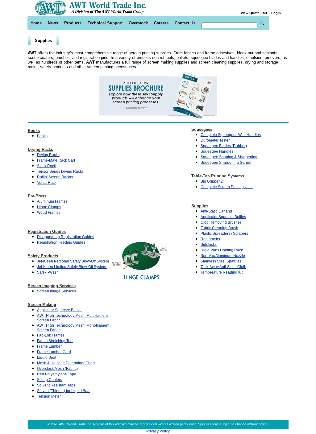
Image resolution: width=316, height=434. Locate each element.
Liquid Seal (46, 357)
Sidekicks (209, 244)
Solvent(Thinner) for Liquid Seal (63, 391)
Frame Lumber (49, 346)
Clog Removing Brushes (221, 222)
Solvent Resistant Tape (56, 385)
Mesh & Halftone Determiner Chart (66, 363)
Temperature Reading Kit (222, 272)
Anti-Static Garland (216, 211)
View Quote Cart (255, 13)
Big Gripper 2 (212, 181)
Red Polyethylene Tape (56, 374)
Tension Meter (49, 396)
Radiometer (210, 239)
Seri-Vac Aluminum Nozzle (223, 256)
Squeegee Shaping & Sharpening (229, 157)
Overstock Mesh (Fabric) (57, 368)
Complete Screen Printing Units (227, 187)
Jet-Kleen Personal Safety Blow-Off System (73, 261)
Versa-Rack (46, 182)
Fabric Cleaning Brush (219, 228)
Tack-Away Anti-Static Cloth (223, 267)
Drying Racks (48, 155)
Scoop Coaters (49, 380)
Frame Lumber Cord (54, 352)
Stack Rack (46, 166)
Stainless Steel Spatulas (221, 261)
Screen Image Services (56, 291)
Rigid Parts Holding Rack (222, 250)
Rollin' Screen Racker (55, 177)
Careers (161, 23)
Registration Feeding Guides (61, 242)
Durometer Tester (215, 140)
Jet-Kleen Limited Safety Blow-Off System (72, 267)
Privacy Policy (158, 431)
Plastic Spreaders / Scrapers (224, 233)
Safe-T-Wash (48, 272)
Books (42, 136)
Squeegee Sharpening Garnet (226, 162)
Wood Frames (48, 212)
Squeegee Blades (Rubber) (224, 146)
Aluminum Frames (52, 201)
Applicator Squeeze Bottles (59, 310)
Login (276, 13)
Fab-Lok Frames (50, 335)
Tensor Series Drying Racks (60, 171)
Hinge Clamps (49, 207)
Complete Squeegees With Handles (231, 135)
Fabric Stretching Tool (55, 341)
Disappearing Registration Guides (65, 237)
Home (36, 23)
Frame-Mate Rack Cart (56, 160)
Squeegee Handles (217, 151)
